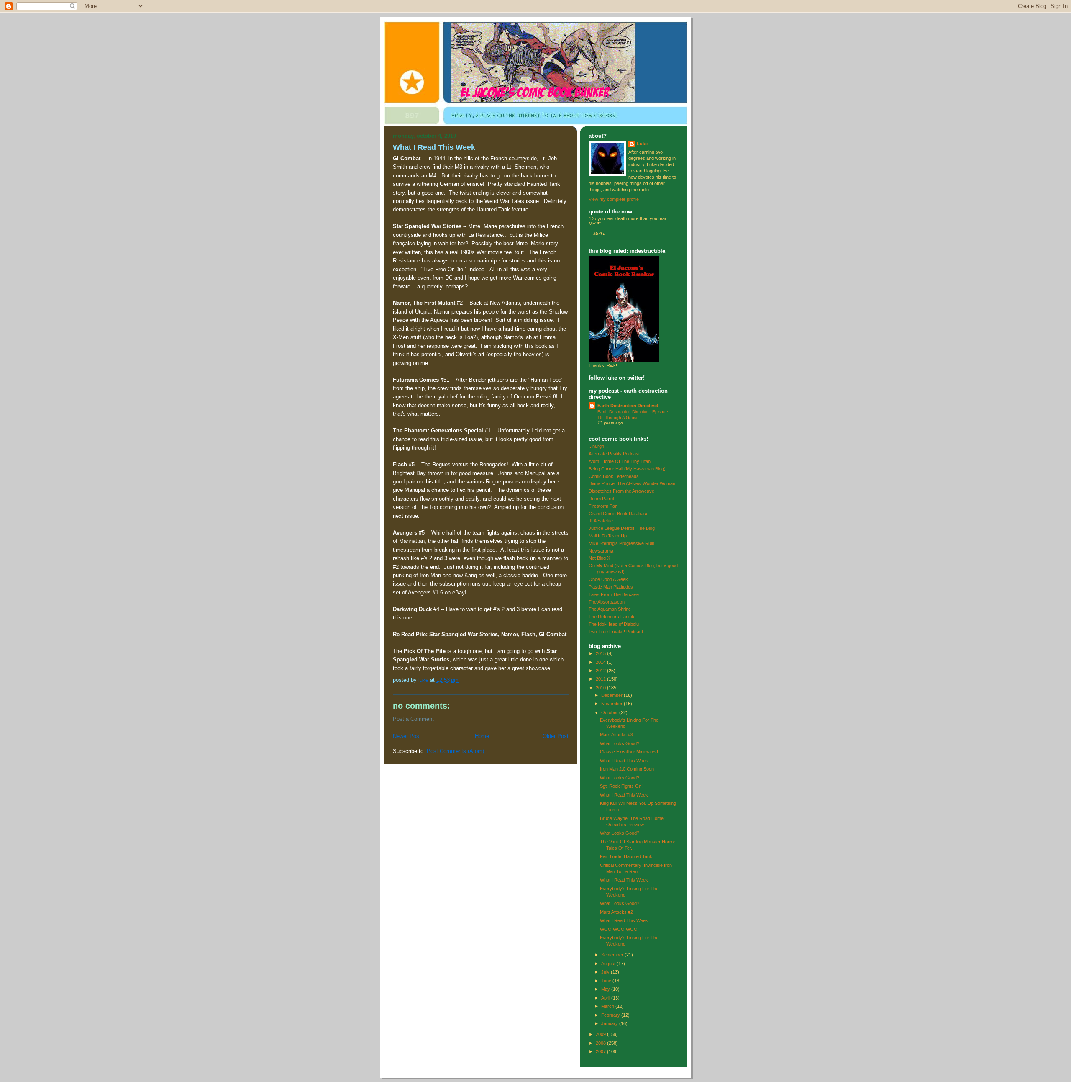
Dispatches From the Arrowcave (621, 490)
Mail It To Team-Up (608, 535)
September (613, 954)
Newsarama (601, 550)
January (610, 1023)
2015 (601, 653)
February (611, 1015)
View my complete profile (614, 199)
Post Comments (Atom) (455, 751)
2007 (601, 1051)
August (609, 963)
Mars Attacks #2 (616, 912)
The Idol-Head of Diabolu (614, 624)
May (606, 989)
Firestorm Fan (603, 506)
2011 (601, 678)
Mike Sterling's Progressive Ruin (621, 543)
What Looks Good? (619, 743)
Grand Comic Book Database (618, 513)
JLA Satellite (601, 520)
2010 (601, 687)
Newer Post (407, 736)
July (606, 971)
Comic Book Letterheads (614, 476)
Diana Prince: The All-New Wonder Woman (632, 483)
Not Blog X (599, 557)
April (606, 997)
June (606, 980)
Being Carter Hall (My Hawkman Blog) (627, 468)
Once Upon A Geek (608, 579)
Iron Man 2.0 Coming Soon (627, 768)
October (610, 712)
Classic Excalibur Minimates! (629, 751)
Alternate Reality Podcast (614, 453)
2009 (601, 1034)
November (612, 703)
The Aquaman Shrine (610, 609)
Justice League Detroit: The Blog (622, 528)
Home (482, 736)
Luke (642, 143)
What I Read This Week (624, 760)
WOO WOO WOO (619, 929)
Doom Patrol (601, 498)
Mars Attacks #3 (616, 734)
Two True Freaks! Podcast (616, 631)
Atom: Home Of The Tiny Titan (620, 461)
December (612, 695)
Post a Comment (413, 719)
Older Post (556, 736)
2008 (601, 1043)
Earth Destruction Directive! (627, 405)
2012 (601, 670)
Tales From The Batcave (614, 594)
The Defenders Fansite (612, 616)
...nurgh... (598, 446)
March (608, 1006)
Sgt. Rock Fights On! (621, 786)
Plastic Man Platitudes (611, 586)
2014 (601, 662)
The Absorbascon (607, 601)
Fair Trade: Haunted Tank (626, 856)
